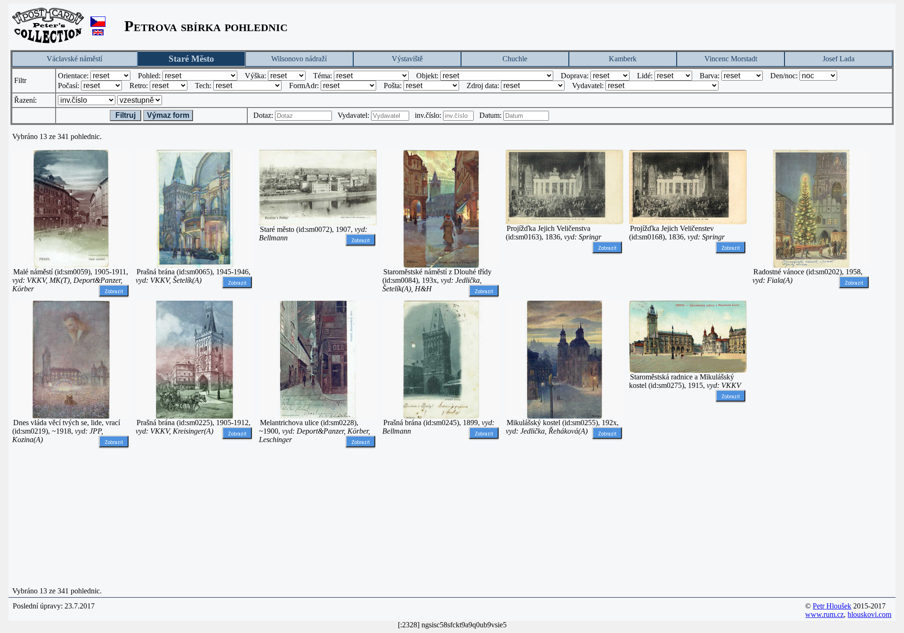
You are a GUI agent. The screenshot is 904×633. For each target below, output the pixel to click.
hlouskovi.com (869, 614)
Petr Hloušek (832, 606)
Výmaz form (168, 115)
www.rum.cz (824, 614)
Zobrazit (114, 291)
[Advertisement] (811, 442)
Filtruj (125, 115)
